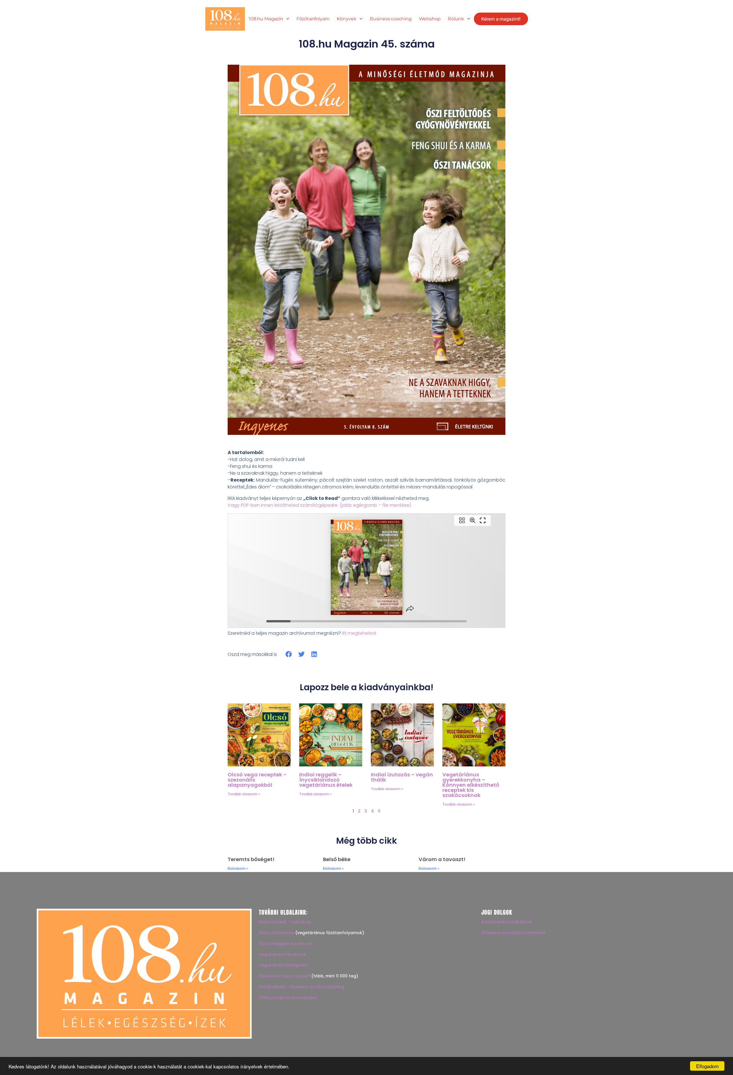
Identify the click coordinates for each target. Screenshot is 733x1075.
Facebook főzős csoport (284, 976)
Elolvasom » (238, 868)
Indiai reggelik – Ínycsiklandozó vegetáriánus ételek (325, 779)
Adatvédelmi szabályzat (506, 922)
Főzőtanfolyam (313, 19)
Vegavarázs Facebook (282, 954)
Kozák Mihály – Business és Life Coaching (301, 987)
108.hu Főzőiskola (276, 933)
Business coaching (391, 19)
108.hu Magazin (266, 19)
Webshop (430, 19)
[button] (288, 654)
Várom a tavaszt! (442, 859)
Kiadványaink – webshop (285, 922)
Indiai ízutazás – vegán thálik (402, 777)
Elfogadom (707, 1066)
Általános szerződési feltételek (513, 933)
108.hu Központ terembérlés (288, 998)
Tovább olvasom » (244, 794)
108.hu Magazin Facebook (285, 943)
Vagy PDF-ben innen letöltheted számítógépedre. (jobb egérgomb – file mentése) (319, 505)
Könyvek (346, 19)
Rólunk (456, 19)
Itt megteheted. (359, 633)
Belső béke (336, 859)
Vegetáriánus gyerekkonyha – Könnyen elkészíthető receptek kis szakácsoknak (470, 785)
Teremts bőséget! (251, 859)
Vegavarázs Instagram (283, 965)
